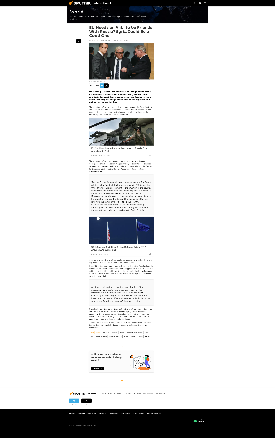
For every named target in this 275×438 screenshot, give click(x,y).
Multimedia (160, 394)
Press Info (81, 413)
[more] (150, 155)
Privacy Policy (125, 413)
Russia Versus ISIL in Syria (134, 332)
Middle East (106, 332)
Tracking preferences (154, 413)
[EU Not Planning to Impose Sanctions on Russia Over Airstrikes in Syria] (121, 132)
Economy (128, 394)
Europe (122, 332)
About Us (72, 413)
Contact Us (102, 413)
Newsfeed (115, 332)
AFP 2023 (93, 81)
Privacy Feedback (138, 413)
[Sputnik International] (80, 6)
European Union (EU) (115, 336)
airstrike (140, 336)
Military (137, 394)
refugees (147, 336)
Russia (98, 332)
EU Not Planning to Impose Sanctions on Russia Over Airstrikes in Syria (119, 149)
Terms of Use (91, 413)
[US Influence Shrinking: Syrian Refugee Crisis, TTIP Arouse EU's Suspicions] (121, 230)
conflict (133, 336)
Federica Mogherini (101, 336)
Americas (111, 394)
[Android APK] (199, 421)
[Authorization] (194, 3)
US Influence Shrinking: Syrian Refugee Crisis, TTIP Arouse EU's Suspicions (118, 248)
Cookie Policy (113, 413)
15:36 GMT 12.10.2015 (96, 40)
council (126, 336)
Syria (91, 336)
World (92, 332)
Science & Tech (148, 394)
